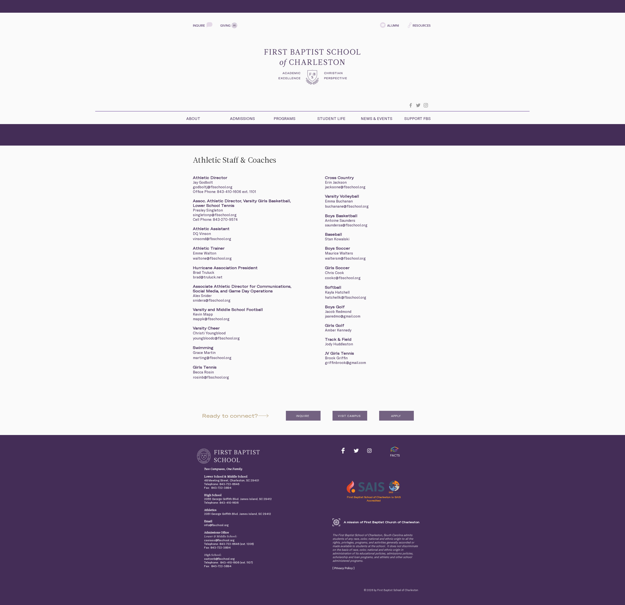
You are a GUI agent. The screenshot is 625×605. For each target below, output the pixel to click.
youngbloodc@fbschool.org (216, 338)
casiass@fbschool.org (219, 540)
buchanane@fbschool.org (347, 206)
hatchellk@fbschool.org (345, 297)
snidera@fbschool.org (211, 300)
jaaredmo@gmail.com (342, 316)
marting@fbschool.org (212, 357)
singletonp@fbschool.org (215, 214)
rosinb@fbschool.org (211, 377)
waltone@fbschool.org (212, 258)
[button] (204, 116)
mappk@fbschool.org (211, 319)
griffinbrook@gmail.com (345, 362)
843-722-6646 (229, 484)
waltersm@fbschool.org (345, 258)
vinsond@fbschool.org (212, 238)
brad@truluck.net (207, 277)
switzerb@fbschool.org (219, 559)
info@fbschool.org (216, 525)
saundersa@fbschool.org (346, 225)
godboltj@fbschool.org (212, 187)
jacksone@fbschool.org (345, 187)
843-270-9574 (225, 219)
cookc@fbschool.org (343, 278)
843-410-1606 (229, 191)
